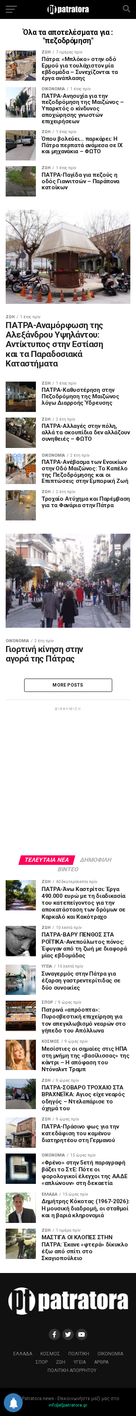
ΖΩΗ (60, 1362)
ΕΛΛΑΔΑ (22, 1353)
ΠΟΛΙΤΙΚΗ (78, 1353)
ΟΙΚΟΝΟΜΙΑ (110, 1353)
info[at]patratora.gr (68, 1405)
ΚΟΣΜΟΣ (50, 1353)
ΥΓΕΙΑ (80, 1362)
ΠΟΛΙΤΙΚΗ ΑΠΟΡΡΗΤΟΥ (72, 1370)
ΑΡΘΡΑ (101, 1362)
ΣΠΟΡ (42, 1362)
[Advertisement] (68, 780)
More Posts (68, 685)
